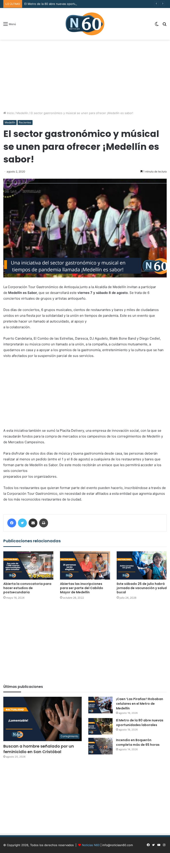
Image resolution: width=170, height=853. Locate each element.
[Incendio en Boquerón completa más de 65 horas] (100, 746)
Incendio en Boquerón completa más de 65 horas (138, 742)
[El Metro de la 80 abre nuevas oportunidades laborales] (100, 726)
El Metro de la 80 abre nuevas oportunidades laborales (62, 4)
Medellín (22, 113)
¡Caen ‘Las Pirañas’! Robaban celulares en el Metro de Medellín (139, 704)
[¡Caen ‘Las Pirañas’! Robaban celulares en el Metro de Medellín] (100, 705)
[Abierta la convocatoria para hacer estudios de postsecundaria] (28, 565)
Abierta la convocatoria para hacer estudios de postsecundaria (27, 588)
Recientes (25, 122)
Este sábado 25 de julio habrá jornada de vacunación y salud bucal (142, 588)
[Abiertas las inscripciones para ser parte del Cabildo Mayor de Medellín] (85, 565)
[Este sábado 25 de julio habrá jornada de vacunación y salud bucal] (142, 565)
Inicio (10, 113)
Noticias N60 (91, 845)
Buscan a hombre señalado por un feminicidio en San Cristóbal (38, 748)
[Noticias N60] (85, 24)
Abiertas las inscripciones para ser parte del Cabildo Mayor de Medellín (81, 588)
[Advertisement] (85, 75)
